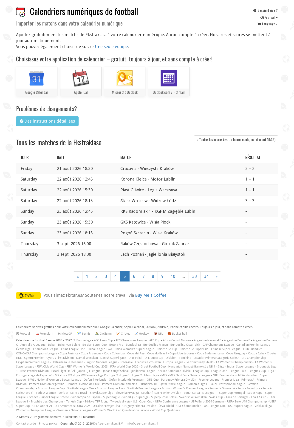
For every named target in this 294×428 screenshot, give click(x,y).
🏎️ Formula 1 (44, 333)
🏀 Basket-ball (177, 333)
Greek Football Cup (153, 366)
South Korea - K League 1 (200, 392)
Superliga (142, 397)
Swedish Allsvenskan (193, 397)
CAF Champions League (218, 344)
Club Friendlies (253, 349)
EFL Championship (254, 357)
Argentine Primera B (237, 340)
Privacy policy (48, 423)
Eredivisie (126, 362)
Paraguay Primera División (178, 379)
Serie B (63, 392)
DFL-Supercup (154, 357)
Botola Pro (116, 344)
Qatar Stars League (172, 384)
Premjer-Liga (230, 379)
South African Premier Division (161, 392)
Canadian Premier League (253, 344)
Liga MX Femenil (85, 375)
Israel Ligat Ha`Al (63, 371)
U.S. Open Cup (143, 401)
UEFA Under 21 (42, 406)
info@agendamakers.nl (142, 423)
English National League (101, 362)
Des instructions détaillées (49, 121)
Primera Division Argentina (46, 384)
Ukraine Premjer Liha (106, 406)
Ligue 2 (137, 375)
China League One (73, 349)
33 (194, 276)
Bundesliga (133, 344)
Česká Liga (23, 349)
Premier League (209, 379)
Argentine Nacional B (207, 340)
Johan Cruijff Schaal (116, 371)
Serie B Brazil (79, 392)
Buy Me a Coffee (151, 295)
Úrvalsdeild (166, 406)
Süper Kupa (255, 392)
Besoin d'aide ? (267, 10)
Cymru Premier (34, 357)
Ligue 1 (125, 375)
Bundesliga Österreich (185, 344)
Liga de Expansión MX (44, 375)
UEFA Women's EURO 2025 (72, 406)
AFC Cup (154, 340)
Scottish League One (80, 388)
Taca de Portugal (237, 397)
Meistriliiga (151, 375)
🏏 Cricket (123, 333)
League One (219, 371)
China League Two (100, 349)
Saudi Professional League (227, 384)
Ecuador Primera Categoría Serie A (216, 357)
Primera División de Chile (83, 384)
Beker (52, 344)
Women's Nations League (74, 410)
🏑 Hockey (141, 333)
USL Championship (188, 406)
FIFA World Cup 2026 (124, 366)
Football (270, 17)
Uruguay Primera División (139, 406)
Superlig (127, 397)
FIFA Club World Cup (50, 366)
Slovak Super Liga (101, 392)
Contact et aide (26, 423)
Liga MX (67, 375)
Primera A (247, 379)
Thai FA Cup (258, 397)
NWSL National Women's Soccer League (54, 379)
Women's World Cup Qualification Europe (121, 410)
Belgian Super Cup (94, 344)
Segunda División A (222, 388)
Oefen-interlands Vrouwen (126, 379)
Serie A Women (46, 392)
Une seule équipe (111, 46)
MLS (164, 375)
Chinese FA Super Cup (194, 349)
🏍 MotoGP (64, 333)
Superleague (111, 397)
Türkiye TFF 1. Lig (96, 401)
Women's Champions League (35, 410)
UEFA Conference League (171, 401)
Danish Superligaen (113, 357)
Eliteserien (76, 362)
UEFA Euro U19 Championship (247, 401)
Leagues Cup (257, 371)
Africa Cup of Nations (177, 340)
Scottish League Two (111, 388)
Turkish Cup (74, 401)
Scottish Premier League (143, 388)
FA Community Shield (200, 362)
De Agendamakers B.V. (108, 423)
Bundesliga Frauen (155, 344)
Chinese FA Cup (167, 349)
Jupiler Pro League (143, 371)
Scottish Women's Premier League (184, 388)
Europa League (173, 362)
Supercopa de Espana (86, 397)
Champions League (46, 349)
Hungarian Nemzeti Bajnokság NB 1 (191, 366)
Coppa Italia (256, 353)
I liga (221, 366)
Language (268, 23)
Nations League (200, 375)
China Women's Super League (134, 349)
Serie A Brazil (24, 392)
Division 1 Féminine (178, 357)
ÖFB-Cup (153, 379)
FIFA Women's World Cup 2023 (87, 366)
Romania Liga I (197, 384)
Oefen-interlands (95, 379)
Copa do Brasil (157, 353)
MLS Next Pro (178, 375)
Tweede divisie (120, 401)
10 (173, 276)
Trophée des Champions (47, 401)
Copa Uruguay (236, 353)
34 (206, 276)
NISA (241, 375)
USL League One (215, 406)
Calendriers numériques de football (84, 11)
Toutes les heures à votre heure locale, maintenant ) (236, 139)
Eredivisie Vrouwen (148, 362)
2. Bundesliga (82, 340)
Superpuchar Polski (164, 397)
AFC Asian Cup (103, 340)
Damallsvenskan (87, 357)
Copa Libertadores (182, 353)
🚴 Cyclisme (103, 333)
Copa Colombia (114, 353)
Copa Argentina (91, 353)
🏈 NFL (158, 333)
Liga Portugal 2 (108, 375)
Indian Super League (240, 366)
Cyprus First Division (60, 357)
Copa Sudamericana (210, 353)
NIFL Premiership (224, 375)
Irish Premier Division (34, 371)
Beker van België (69, 344)
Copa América (69, 353)
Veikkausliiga (263, 406)
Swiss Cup (216, 397)
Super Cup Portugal (232, 392)
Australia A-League (32, 344)
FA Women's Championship (234, 362)
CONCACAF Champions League (36, 353)
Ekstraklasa (59, 362)
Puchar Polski (148, 384)
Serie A (267, 388)
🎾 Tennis (83, 333)
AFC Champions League (131, 340)
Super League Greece (55, 397)
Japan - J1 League (88, 371)
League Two (238, 371)
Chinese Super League (225, 349)
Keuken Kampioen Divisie (174, 371)
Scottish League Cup (51, 388)
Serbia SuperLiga (248, 388)
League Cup (201, 371)
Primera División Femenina (119, 384)
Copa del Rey (136, 353)
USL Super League (240, 406)
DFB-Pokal (135, 357)
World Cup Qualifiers (166, 410)
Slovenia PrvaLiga (127, 392)
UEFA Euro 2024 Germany (208, 401)
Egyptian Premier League (32, 362)
